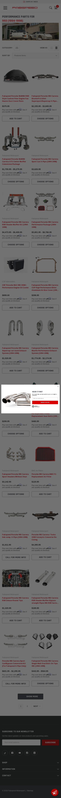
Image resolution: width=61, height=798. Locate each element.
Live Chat (54, 792)
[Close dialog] (58, 386)
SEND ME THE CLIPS (45, 402)
